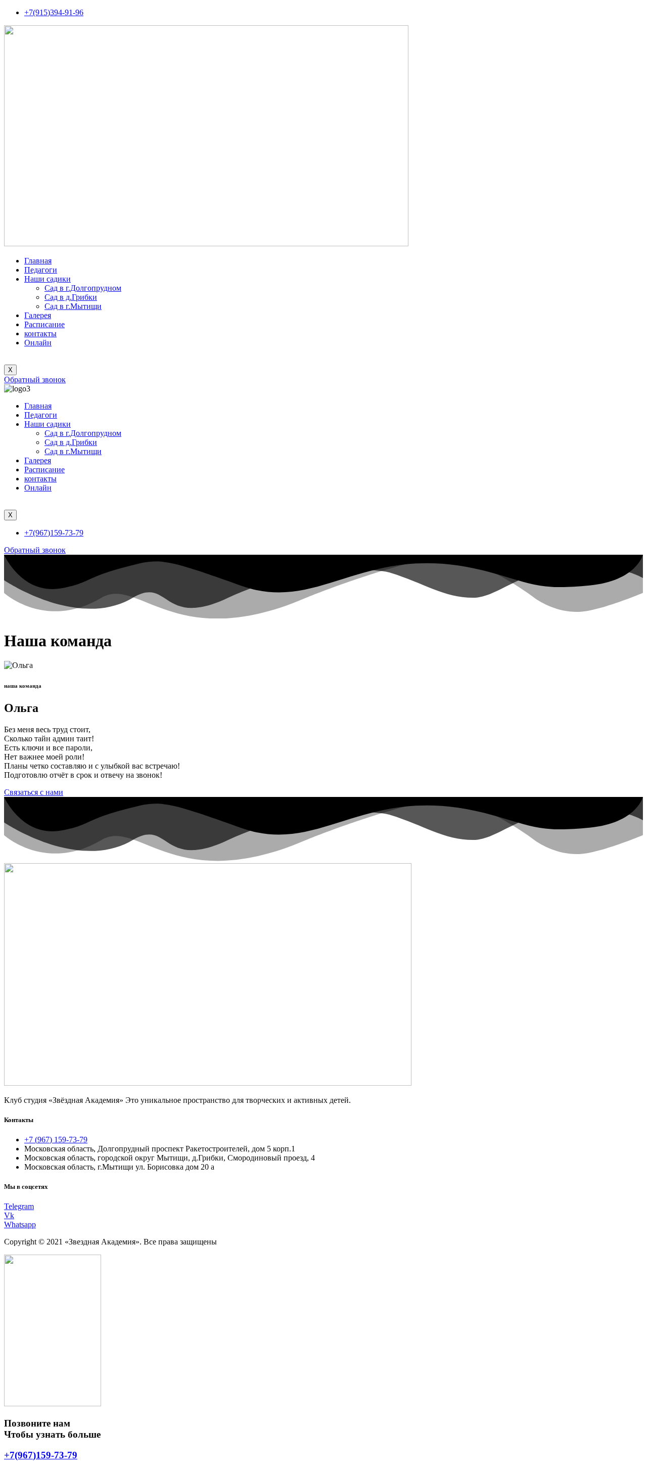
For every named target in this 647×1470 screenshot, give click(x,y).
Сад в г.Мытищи (73, 306)
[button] (35, 379)
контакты (40, 333)
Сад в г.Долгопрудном (82, 288)
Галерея (37, 315)
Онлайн (38, 342)
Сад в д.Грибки (70, 297)
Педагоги (40, 269)
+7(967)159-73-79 (40, 1455)
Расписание (44, 324)
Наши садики (47, 279)
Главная (38, 260)
